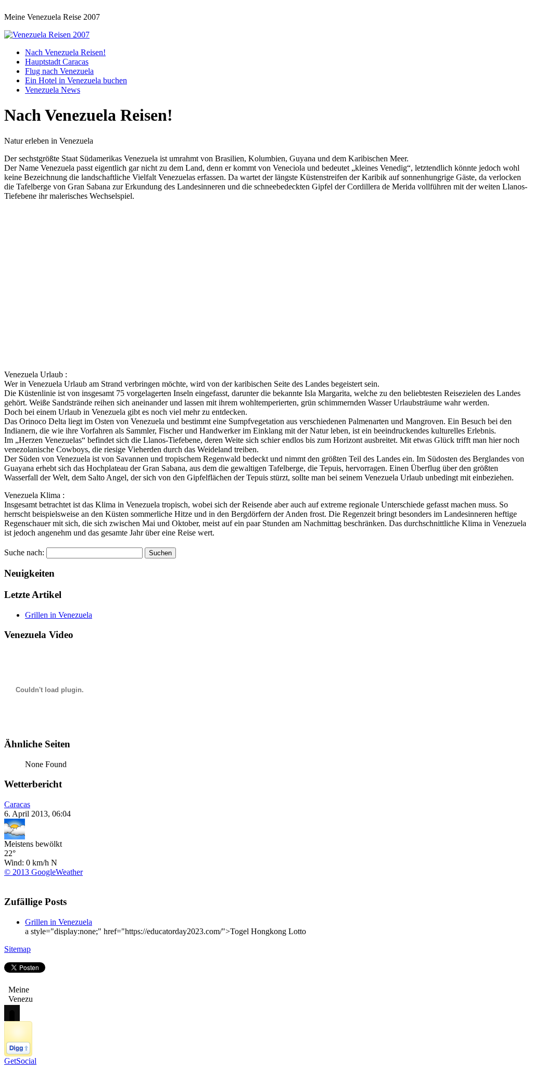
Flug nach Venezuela (59, 71)
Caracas (17, 804)
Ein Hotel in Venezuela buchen (76, 80)
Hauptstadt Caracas (56, 61)
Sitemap (17, 949)
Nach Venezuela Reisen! (65, 52)
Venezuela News (52, 89)
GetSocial (20, 1060)
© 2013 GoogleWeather (43, 872)
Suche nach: (24, 552)
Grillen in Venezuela (58, 614)
